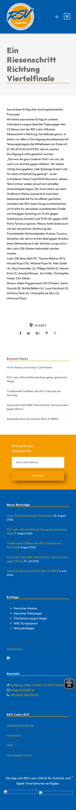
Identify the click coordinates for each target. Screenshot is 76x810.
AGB (9, 745)
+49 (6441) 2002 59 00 (24, 695)
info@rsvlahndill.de (22, 690)
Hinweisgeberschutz (19, 755)
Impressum (13, 735)
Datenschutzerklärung (20, 725)
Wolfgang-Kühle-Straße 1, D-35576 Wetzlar (38, 685)
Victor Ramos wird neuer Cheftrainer (30, 367)
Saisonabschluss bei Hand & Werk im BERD (32, 419)
